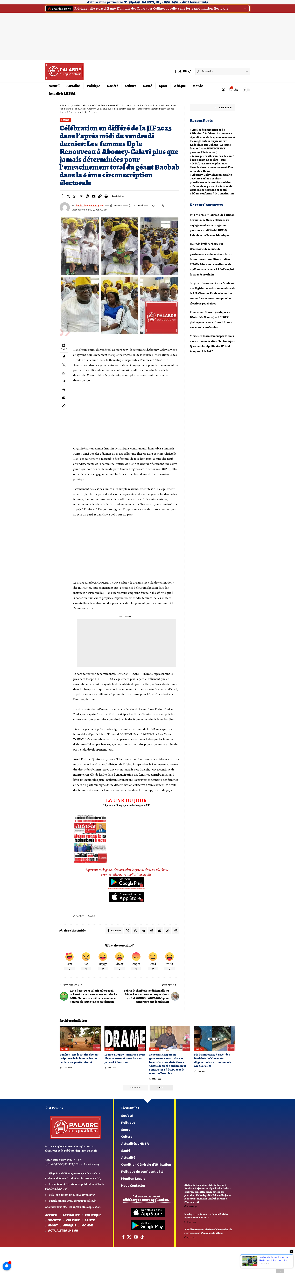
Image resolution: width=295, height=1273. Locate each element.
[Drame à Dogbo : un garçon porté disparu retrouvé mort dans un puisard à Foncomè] (125, 1038)
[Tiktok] (189, 71)
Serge (193, 283)
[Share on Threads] (87, 196)
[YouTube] (184, 71)
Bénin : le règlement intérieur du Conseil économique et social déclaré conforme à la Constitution (212, 189)
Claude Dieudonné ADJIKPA (89, 205)
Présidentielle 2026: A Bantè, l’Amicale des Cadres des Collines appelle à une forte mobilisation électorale (151, 8)
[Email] (93, 196)
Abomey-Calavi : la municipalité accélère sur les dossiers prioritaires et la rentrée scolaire (211, 178)
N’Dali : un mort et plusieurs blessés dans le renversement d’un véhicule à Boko (211, 167)
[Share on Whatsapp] (74, 196)
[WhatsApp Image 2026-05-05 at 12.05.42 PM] (90, 839)
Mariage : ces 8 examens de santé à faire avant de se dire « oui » (212, 158)
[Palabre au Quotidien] (64, 71)
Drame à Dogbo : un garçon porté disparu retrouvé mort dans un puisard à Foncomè (124, 1058)
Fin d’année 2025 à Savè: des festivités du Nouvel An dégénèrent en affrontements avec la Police (212, 1060)
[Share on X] (68, 196)
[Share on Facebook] (62, 196)
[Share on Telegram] (81, 196)
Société (65, 119)
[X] (180, 71)
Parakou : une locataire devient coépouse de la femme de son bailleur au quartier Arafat (79, 1058)
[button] (245, 9)
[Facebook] (176, 71)
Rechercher (225, 107)
